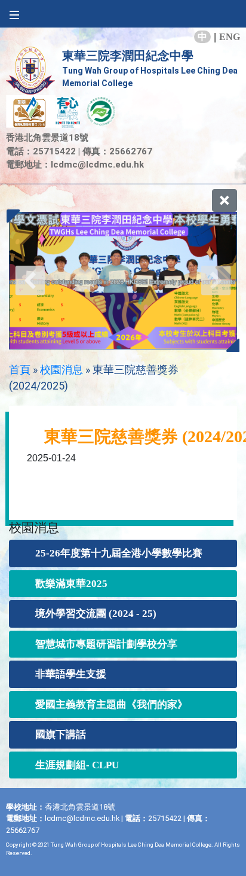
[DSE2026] (123, 280)
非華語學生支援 (70, 674)
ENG (229, 37)
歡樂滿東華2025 (71, 583)
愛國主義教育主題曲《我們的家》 (111, 704)
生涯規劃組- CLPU (77, 765)
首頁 (19, 369)
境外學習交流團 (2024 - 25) (95, 613)
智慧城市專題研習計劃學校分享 (106, 644)
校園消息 (61, 369)
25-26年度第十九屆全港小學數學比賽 (118, 553)
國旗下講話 (60, 734)
